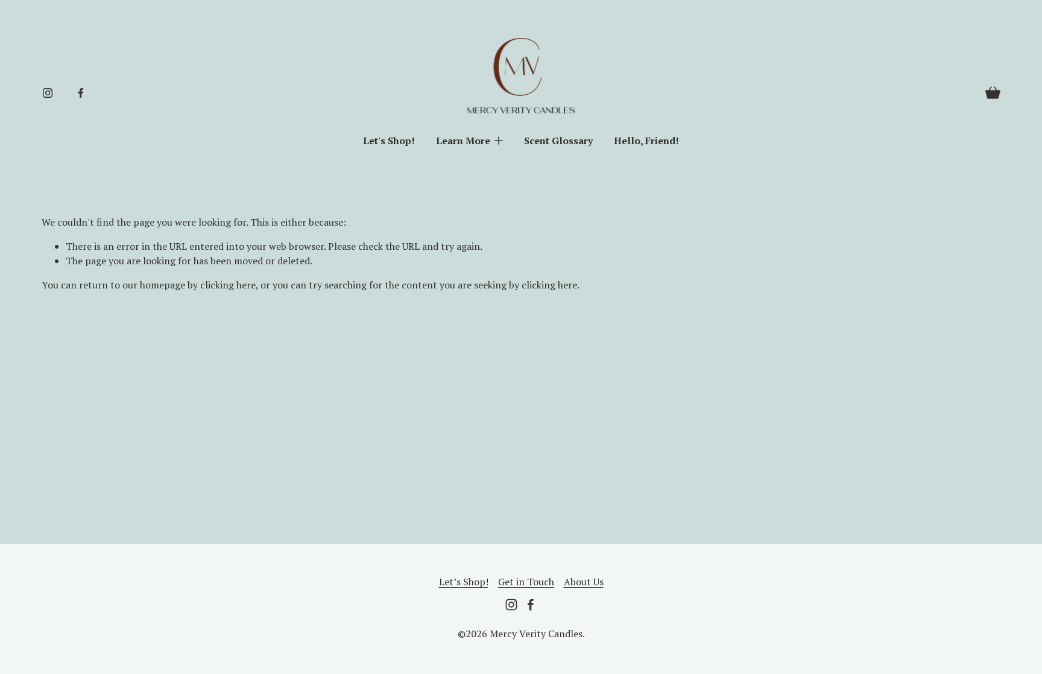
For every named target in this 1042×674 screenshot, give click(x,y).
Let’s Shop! (463, 581)
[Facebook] (81, 93)
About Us (584, 581)
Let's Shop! (389, 140)
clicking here (228, 284)
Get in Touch (526, 581)
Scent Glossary (558, 140)
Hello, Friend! (646, 140)
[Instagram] (48, 93)
